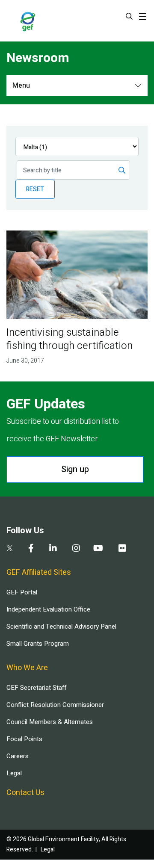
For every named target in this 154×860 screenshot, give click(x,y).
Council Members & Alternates (49, 722)
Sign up (75, 469)
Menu (21, 85)
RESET (35, 189)
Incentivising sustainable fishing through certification (69, 339)
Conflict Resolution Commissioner (55, 704)
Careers (17, 756)
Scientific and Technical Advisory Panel (61, 626)
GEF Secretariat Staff (36, 687)
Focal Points (24, 739)
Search (129, 16)
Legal (14, 773)
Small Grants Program (37, 643)
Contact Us (25, 792)
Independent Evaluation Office (48, 609)
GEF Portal (21, 592)
